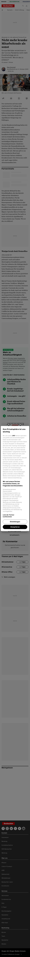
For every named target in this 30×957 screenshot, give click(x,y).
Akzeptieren (15, 527)
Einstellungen (15, 522)
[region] (15, 478)
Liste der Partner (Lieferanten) (8, 516)
